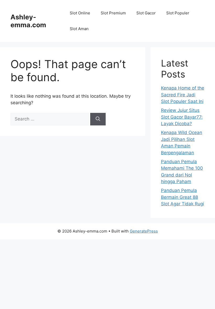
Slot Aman (79, 28)
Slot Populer (177, 12)
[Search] (98, 119)
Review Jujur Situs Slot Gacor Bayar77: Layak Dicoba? (182, 117)
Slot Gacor (146, 12)
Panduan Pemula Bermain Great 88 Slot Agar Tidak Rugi (182, 197)
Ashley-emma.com (28, 21)
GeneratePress (144, 231)
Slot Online (80, 12)
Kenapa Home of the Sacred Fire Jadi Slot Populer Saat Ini (182, 94)
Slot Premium (113, 12)
